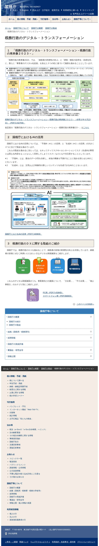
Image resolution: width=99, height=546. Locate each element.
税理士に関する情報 (18, 389)
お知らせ (11, 454)
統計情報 (13, 416)
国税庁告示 (14, 442)
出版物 (12, 412)
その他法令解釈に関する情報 (21, 435)
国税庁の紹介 (15, 321)
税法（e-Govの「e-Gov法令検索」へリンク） (28, 429)
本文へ (15, 10)
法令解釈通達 (15, 432)
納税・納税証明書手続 (19, 386)
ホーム (11, 19)
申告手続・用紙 (16, 383)
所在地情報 (12, 533)
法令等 (10, 425)
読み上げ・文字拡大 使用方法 (45, 10)
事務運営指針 (15, 439)
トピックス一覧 (16, 458)
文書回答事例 (15, 445)
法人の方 (13, 517)
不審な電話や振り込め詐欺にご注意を (25, 474)
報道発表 (13, 462)
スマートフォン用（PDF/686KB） (58, 296)
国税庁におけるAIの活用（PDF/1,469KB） (23, 234)
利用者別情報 (13, 509)
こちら (86, 127)
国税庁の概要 (37, 28)
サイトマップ (88, 10)
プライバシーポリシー (86, 542)
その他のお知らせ (17, 477)
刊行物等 (11, 402)
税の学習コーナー (17, 396)
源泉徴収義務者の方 (18, 520)
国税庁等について (21, 28)
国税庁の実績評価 (15, 344)
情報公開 (11, 356)
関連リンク (23, 542)
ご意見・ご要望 (11, 542)
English (25, 10)
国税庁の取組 (51, 28)
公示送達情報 (15, 471)
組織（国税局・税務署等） (19, 332)
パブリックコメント (18, 465)
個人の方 (13, 514)
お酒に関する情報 (17, 393)
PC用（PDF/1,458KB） (53, 292)
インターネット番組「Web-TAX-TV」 (25, 409)
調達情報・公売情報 (18, 468)
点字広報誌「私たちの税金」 (21, 419)
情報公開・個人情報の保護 (20, 503)
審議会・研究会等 (15, 350)
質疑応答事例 (15, 448)
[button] (27, 19)
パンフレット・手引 (18, 406)
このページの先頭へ (85, 304)
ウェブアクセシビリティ (40, 542)
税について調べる (17, 380)
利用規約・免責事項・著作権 (63, 542)
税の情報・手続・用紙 (16, 376)
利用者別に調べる (71, 10)
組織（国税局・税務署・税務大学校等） (26, 491)
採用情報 (11, 338)
